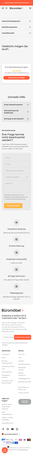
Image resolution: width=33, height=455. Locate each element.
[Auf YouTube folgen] (12, 429)
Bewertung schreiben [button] (16, 78)
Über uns (21, 354)
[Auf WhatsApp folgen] (17, 429)
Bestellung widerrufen (25, 401)
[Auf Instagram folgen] (8, 429)
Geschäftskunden (24, 364)
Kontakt (21, 361)
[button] (5, 450)
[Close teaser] (8, 447)
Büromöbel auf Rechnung (23, 388)
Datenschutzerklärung (18, 199)
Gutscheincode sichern (22, 337)
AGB (3, 358)
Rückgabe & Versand (6, 376)
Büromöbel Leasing (22, 369)
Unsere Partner (23, 393)
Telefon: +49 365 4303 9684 (7, 419)
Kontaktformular (7, 423)
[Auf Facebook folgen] (3, 429)
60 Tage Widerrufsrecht (7, 362)
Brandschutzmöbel (24, 383)
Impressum (6, 354)
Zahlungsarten (7, 372)
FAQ (19, 358)
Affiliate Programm (22, 374)
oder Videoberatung (7, 413)
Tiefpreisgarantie (24, 378)
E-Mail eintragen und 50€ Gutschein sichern (16, 2)
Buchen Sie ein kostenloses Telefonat (7, 407)
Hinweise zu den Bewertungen (7, 382)
